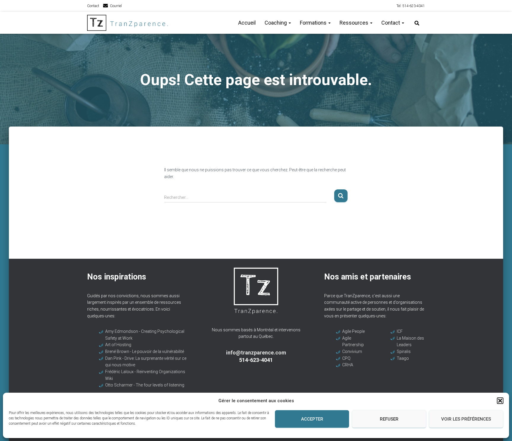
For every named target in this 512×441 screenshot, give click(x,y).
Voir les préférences (466, 419)
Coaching (276, 23)
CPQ (346, 358)
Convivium (352, 351)
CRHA (347, 364)
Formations (314, 23)
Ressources (354, 23)
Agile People (353, 331)
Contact (93, 6)
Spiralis (404, 351)
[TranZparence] (129, 23)
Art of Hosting (118, 344)
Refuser (389, 419)
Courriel (116, 6)
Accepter (312, 419)
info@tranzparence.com (256, 352)
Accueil (247, 23)
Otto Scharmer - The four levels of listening (144, 385)
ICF (400, 331)
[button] (500, 401)
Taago (403, 358)
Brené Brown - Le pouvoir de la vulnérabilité (144, 351)
